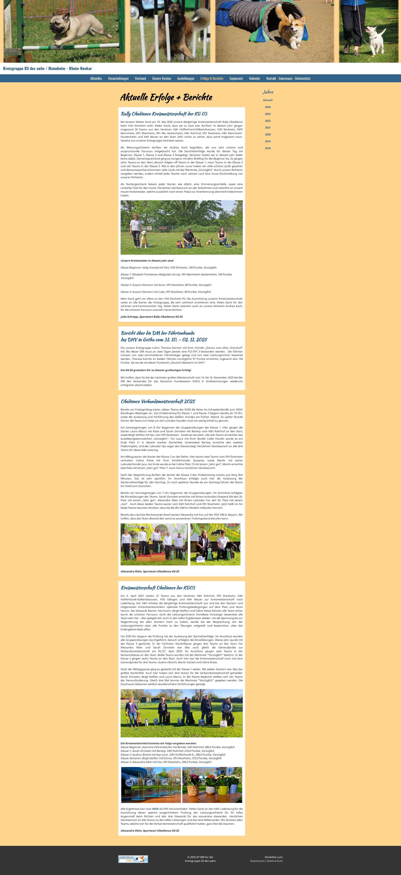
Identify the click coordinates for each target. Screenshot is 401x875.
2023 (268, 114)
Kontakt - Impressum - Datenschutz (288, 78)
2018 (268, 148)
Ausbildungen (185, 78)
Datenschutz (275, 861)
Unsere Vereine (161, 78)
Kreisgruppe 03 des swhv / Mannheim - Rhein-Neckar (47, 68)
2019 (268, 141)
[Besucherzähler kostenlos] (133, 862)
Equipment (236, 78)
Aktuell (268, 100)
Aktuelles (96, 78)
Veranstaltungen (118, 78)
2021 (268, 127)
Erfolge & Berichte (211, 78)
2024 (268, 107)
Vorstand (140, 78)
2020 (268, 134)
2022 (268, 121)
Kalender (254, 78)
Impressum (257, 861)
